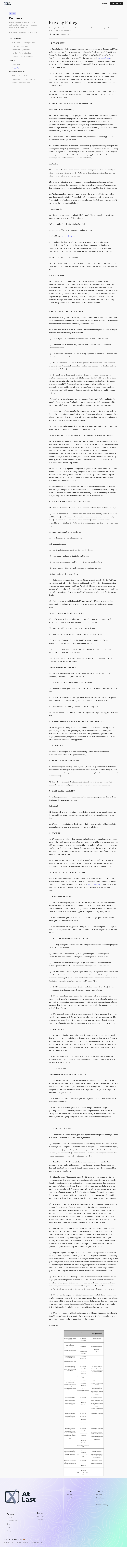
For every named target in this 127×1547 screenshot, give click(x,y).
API (68, 1501)
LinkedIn (40, 1520)
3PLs (97, 1501)
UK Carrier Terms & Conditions (22, 76)
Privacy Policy (16, 68)
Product (69, 1491)
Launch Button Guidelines (21, 83)
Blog (8, 1524)
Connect (39, 1513)
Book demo (40, 1516)
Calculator (10, 1527)
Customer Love (12, 1521)
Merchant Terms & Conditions (22, 53)
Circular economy (102, 1505)
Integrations (71, 1498)
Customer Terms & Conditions (22, 56)
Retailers (99, 1494)
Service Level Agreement (20, 50)
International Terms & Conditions (23, 79)
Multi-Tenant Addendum (20, 46)
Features (69, 1494)
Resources (10, 1514)
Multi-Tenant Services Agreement (23, 43)
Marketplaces (100, 1498)
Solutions (99, 1491)
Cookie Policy (16, 64)
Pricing (9, 1517)
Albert (9, 1531)
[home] (7, 3)
